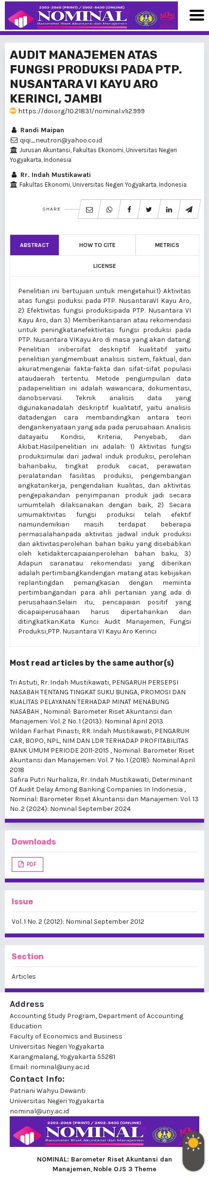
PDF (30, 864)
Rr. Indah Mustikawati (54, 175)
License (104, 266)
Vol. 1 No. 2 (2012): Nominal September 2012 (78, 921)
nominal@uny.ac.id (39, 1111)
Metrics (167, 245)
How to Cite (97, 245)
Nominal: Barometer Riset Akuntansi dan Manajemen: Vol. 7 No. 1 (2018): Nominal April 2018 (102, 760)
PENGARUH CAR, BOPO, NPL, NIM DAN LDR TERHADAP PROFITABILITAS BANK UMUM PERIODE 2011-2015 (99, 741)
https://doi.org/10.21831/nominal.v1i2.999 (81, 111)
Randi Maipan (41, 130)
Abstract (34, 245)
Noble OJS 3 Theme (125, 1169)
